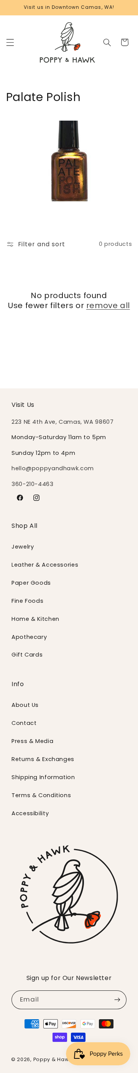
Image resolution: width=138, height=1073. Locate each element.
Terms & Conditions (41, 795)
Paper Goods (31, 583)
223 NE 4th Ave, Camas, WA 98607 (63, 422)
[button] (10, 42)
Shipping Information (43, 777)
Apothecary (29, 637)
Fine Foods (27, 601)
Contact (24, 723)
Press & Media (32, 741)
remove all (108, 305)
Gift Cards (27, 654)
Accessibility (30, 813)
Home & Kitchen (35, 619)
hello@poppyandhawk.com (53, 468)
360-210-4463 (33, 484)
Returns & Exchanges (43, 759)
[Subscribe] (117, 999)
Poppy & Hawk (52, 1059)
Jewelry (23, 547)
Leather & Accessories (45, 565)
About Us (25, 705)
